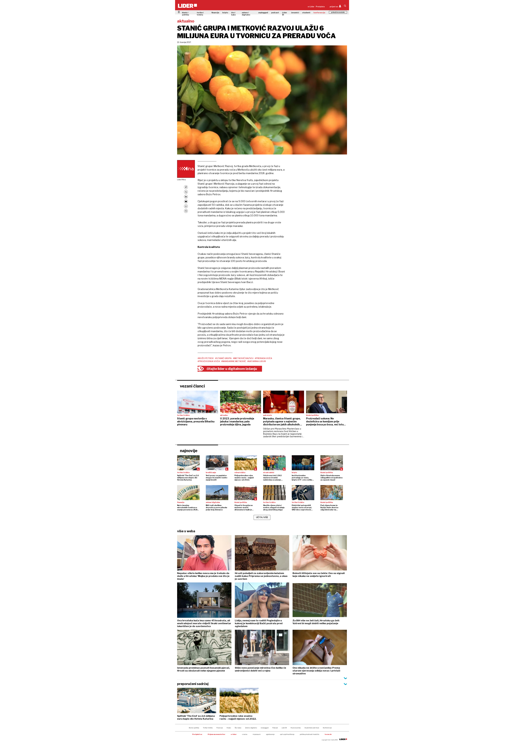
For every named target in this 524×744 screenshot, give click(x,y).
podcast (275, 12)
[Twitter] (186, 192)
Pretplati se (197, 734)
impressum (257, 734)
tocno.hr (328, 734)
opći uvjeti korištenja (287, 734)
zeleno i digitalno (246, 13)
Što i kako (238, 728)
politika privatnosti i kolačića (309, 734)
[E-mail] (186, 201)
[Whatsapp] (186, 206)
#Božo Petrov (206, 358)
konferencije (319, 12)
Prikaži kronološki (338, 12)
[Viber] (186, 211)
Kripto (229, 728)
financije (215, 12)
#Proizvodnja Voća (209, 361)
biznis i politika (185, 13)
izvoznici (295, 12)
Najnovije (188, 450)
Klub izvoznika (296, 728)
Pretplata (320, 6)
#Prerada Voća (263, 358)
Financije (219, 728)
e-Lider (311, 6)
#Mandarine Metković (233, 361)
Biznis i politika (194, 728)
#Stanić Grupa (223, 358)
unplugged (263, 12)
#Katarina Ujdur (256, 361)
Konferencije (327, 728)
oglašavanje (270, 734)
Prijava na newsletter (216, 734)
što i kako (233, 13)
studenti (306, 12)
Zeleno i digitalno (251, 728)
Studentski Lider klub (311, 728)
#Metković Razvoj (243, 358)
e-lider (234, 734)
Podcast (275, 728)
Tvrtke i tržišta (208, 728)
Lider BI (284, 13)
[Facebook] (186, 187)
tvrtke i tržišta (200, 13)
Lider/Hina (181, 179)
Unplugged (265, 728)
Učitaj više (262, 517)
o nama (244, 734)
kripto (225, 12)
